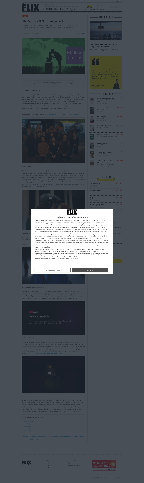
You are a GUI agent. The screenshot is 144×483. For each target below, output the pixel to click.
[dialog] (72, 241)
